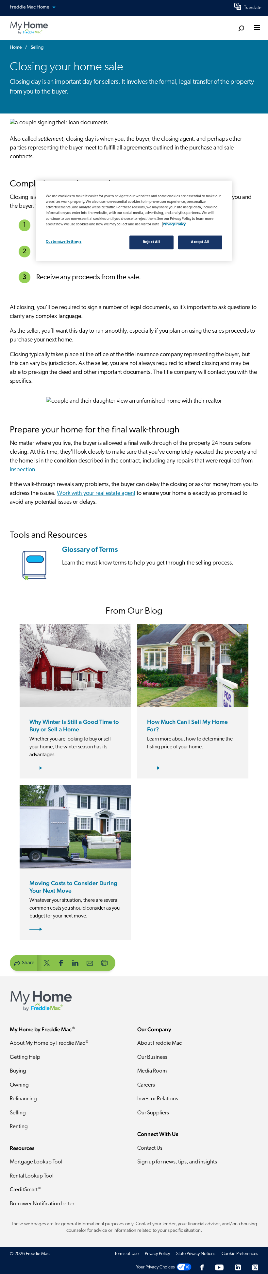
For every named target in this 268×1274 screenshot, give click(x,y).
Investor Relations (157, 1099)
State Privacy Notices (195, 1253)
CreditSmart (25, 1190)
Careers (146, 1085)
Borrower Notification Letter (42, 1204)
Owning (19, 1085)
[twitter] (47, 962)
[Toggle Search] (241, 28)
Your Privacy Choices (155, 1267)
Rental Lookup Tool (32, 1176)
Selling (18, 1113)
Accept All (200, 242)
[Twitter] (255, 1267)
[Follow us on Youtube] (219, 1267)
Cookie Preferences (240, 1253)
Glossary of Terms (90, 549)
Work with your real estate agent (96, 494)
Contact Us (149, 1148)
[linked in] (75, 962)
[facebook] (61, 962)
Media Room (152, 1071)
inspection (22, 470)
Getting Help (25, 1057)
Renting (19, 1126)
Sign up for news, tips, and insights (177, 1162)
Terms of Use (126, 1253)
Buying (18, 1071)
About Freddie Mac (159, 1043)
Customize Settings (63, 242)
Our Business (152, 1057)
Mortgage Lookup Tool (36, 1162)
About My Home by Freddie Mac (49, 1043)
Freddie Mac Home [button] (30, 7)
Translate (252, 8)
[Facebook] (202, 1267)
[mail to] (90, 962)
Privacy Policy (157, 1253)
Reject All (151, 242)
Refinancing (23, 1099)
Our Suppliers (153, 1113)
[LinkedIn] (237, 1267)
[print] (104, 962)
